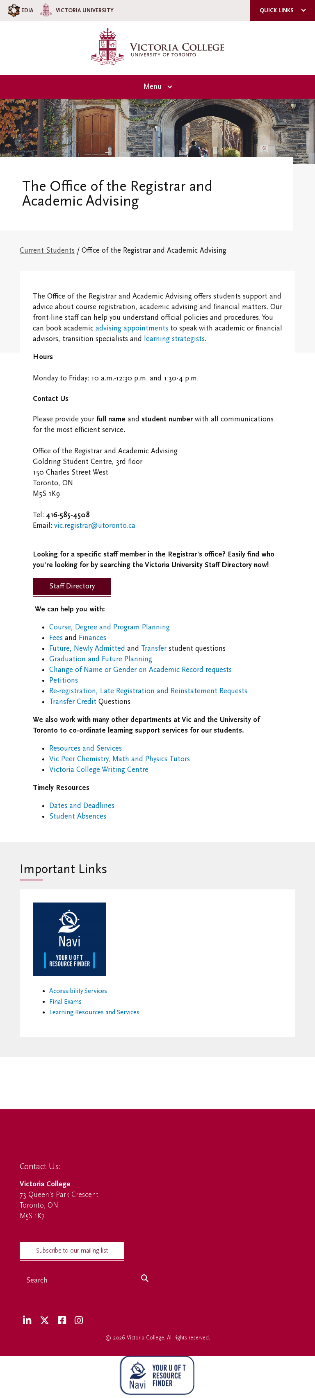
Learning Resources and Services (94, 1012)
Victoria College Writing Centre (98, 769)
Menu (153, 86)
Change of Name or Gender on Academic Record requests (140, 669)
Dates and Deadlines (81, 805)
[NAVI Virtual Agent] (157, 1377)
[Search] (145, 1279)
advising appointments (132, 328)
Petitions (63, 680)
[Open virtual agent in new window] (157, 1392)
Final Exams (65, 1001)
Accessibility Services (78, 991)
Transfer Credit (72, 701)
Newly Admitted (99, 648)
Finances (92, 637)
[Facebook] (62, 1321)
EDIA (27, 10)
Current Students (47, 250)
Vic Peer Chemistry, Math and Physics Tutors (119, 759)
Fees (56, 637)
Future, (61, 648)
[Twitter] (44, 1321)
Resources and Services (85, 748)
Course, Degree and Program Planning (109, 627)
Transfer (154, 648)
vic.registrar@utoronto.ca (94, 525)
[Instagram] (78, 1321)
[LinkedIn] (27, 1321)
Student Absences (77, 816)
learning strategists (174, 339)
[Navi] (69, 973)
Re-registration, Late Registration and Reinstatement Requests (148, 691)
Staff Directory (72, 586)
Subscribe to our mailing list (72, 1250)
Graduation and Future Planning (100, 659)
